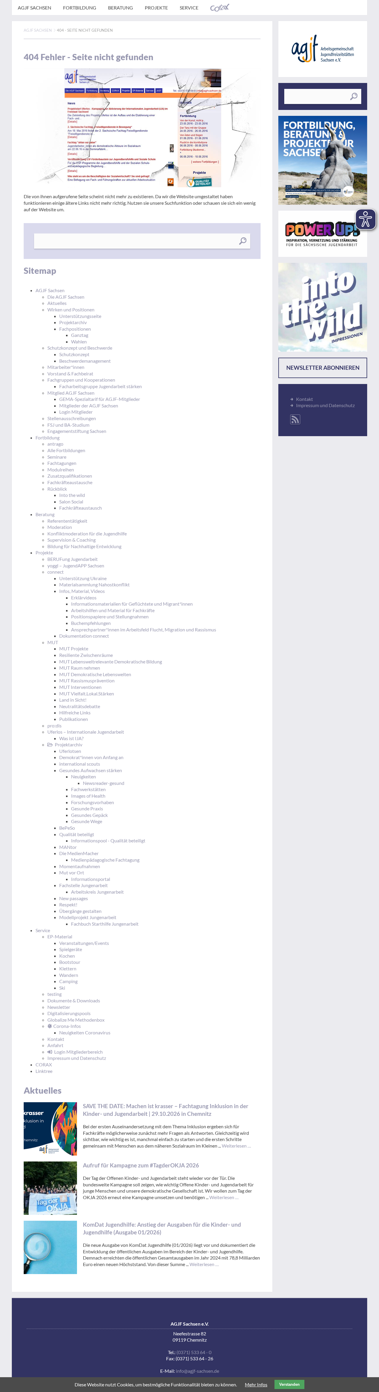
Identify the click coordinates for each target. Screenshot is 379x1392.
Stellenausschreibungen (71, 418)
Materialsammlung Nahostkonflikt (94, 584)
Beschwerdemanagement (85, 361)
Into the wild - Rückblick (322, 307)
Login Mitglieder (76, 412)
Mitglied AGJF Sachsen (70, 393)
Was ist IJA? (71, 738)
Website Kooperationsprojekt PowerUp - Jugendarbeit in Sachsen (322, 234)
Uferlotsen (70, 751)
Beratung (120, 7)
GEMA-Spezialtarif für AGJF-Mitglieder (99, 399)
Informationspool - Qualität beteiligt (108, 840)
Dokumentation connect (84, 636)
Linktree (44, 1071)
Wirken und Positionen (70, 309)
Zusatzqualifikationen (69, 476)
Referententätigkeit (67, 521)
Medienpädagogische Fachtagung (105, 860)
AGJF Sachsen (34, 7)
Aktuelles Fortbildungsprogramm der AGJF (322, 160)
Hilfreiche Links (75, 712)
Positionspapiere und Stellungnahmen (110, 616)
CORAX (219, 7)
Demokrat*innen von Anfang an (91, 757)
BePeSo (67, 828)
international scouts (79, 764)
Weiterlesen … (236, 1145)
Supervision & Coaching (71, 540)
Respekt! (68, 904)
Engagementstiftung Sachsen (76, 431)
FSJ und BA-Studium (68, 425)
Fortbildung (79, 7)
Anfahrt (55, 1045)
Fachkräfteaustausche (69, 482)
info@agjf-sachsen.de (197, 1371)
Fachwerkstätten (88, 789)
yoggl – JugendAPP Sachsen (75, 565)
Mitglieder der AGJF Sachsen (88, 405)
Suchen (242, 241)
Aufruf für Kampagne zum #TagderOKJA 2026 (141, 1165)
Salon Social (71, 501)
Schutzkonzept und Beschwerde (79, 348)
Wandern (68, 975)
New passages (73, 898)
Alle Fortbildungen (66, 450)
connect (55, 572)
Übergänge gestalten (80, 911)
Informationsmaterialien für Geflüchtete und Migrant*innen (132, 604)
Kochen (67, 956)
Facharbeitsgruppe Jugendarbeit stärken (100, 386)
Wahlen (79, 341)
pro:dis (54, 725)
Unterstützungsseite (80, 316)
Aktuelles (57, 303)
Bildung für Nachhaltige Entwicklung (84, 546)
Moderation (59, 527)
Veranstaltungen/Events (84, 943)
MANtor (68, 847)
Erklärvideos (84, 597)
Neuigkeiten (83, 776)
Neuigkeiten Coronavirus (84, 1032)
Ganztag (79, 335)
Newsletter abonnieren (322, 367)
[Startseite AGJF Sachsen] (322, 48)
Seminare (56, 457)
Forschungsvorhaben (92, 802)
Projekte (156, 7)
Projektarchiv (73, 322)
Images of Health (88, 796)
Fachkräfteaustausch (80, 508)
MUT (52, 642)
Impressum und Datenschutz (76, 1058)
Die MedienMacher (79, 853)
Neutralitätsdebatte (79, 706)
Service (189, 7)
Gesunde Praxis (87, 808)
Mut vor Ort (71, 872)
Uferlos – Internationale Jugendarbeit (85, 732)
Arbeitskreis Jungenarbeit (97, 892)
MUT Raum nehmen (79, 668)
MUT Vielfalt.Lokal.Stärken (86, 693)
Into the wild (72, 495)
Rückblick (57, 489)
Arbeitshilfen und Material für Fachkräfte (113, 610)
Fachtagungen (61, 463)
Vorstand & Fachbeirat (70, 373)
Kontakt (55, 1039)
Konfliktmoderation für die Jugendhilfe (87, 533)
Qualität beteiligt (76, 834)
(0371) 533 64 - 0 (193, 1352)
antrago (55, 444)
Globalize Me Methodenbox (76, 1020)
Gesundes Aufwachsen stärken (90, 770)
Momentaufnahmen (79, 866)
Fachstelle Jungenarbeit (83, 885)
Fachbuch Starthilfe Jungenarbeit (105, 924)
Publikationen (73, 719)
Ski (62, 988)
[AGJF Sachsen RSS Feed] (295, 419)
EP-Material (59, 936)
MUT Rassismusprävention (87, 680)
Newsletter (58, 1007)
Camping (68, 981)
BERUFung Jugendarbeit (72, 559)
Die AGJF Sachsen (65, 297)
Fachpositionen (75, 329)
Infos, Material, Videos (82, 591)
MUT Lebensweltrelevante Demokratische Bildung (110, 661)
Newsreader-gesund (103, 783)
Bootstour (69, 962)
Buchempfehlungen (91, 623)
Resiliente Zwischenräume (86, 655)
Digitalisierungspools (69, 1013)
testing (54, 994)
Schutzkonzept (74, 354)
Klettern (67, 968)
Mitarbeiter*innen (65, 367)
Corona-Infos (67, 1026)
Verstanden (289, 1384)
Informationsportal (90, 879)
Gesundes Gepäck (89, 815)
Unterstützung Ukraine (83, 578)
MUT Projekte (73, 648)
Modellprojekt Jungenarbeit (87, 917)
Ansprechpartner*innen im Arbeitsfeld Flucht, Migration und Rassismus (143, 629)
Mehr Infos (256, 1384)
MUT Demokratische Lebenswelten (95, 674)
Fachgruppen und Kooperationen (81, 380)
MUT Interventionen (80, 687)
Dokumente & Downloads (73, 1000)
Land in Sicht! (72, 700)
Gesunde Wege (86, 821)
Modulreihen (60, 469)
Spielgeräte (70, 949)
